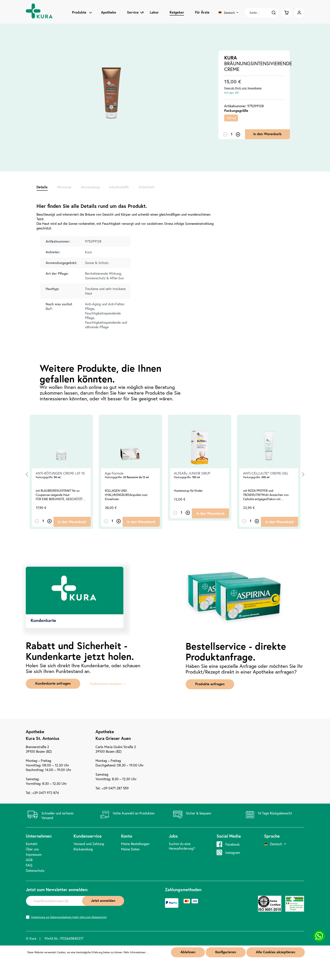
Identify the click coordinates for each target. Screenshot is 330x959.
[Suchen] (274, 13)
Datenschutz (35, 870)
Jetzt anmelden (103, 900)
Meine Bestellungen (135, 843)
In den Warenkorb (267, 134)
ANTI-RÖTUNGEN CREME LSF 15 (60, 473)
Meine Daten (130, 849)
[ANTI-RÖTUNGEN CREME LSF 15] (61, 441)
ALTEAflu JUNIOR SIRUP (192, 473)
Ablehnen (187, 952)
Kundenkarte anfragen (53, 683)
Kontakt (31, 843)
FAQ (29, 865)
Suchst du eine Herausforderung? (182, 846)
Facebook (232, 844)
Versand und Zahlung (89, 843)
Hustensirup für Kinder (188, 490)
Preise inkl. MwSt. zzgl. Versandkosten (243, 88)
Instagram (232, 852)
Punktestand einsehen (106, 683)
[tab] (42, 187)
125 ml (231, 118)
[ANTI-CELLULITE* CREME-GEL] (268, 441)
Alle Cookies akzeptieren (275, 952)
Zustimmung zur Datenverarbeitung (69, 917)
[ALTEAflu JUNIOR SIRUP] (199, 441)
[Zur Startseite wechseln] (42, 12)
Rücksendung (83, 849)
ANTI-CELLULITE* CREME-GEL (265, 473)
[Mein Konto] (299, 13)
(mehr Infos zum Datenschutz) (89, 917)
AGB (29, 859)
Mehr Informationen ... (136, 952)
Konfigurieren (225, 952)
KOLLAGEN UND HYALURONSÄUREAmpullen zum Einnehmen (126, 494)
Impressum (34, 854)
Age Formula (114, 473)
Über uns (32, 849)
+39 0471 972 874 (45, 792)
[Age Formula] (130, 441)
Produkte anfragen (210, 684)
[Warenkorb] (286, 13)
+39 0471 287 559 (115, 788)
